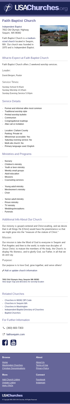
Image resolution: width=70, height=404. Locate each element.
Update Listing (9, 382)
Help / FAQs (7, 385)
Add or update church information (21, 270)
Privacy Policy (42, 368)
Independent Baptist (12, 26)
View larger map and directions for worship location (23, 282)
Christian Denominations (13, 368)
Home (5, 362)
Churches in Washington (16, 306)
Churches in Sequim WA (16, 303)
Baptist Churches (13, 313)
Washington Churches (12, 365)
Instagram (40, 382)
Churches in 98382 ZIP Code (18, 300)
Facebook (40, 379)
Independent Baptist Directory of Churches (24, 309)
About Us (40, 362)
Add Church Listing (11, 379)
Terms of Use (42, 365)
